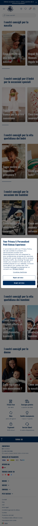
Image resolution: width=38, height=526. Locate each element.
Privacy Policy (18, 269)
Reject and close (18, 278)
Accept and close (19, 283)
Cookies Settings (20, 272)
